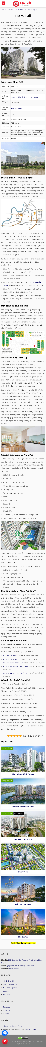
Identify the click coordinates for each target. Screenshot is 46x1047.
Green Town (23, 872)
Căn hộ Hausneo (10, 656)
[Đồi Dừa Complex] (23, 889)
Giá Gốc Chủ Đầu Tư (9, 10)
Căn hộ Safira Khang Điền (14, 663)
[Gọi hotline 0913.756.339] (5, 1041)
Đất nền (6, 995)
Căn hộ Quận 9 (16, 109)
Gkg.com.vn (31, 1029)
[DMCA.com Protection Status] (23, 1038)
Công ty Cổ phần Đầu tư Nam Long (24, 97)
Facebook (7, 1007)
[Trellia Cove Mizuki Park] (23, 791)
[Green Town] (23, 857)
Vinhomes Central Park (12, 1026)
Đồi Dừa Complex (23, 904)
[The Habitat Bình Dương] (23, 759)
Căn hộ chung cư (31, 10)
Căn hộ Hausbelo (10, 659)
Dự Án (20, 10)
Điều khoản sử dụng (26, 1044)
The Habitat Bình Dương (23, 774)
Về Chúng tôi (8, 981)
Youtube (6, 1010)
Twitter (6, 1014)
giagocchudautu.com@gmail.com (20, 966)
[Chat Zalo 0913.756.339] (4, 1033)
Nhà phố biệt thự (10, 988)
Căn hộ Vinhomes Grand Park (15, 666)
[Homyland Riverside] (23, 824)
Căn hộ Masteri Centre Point (15, 673)
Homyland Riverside (23, 839)
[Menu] (3, 3)
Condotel (6, 991)
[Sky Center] (23, 922)
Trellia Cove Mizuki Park (23, 807)
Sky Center (23, 937)
